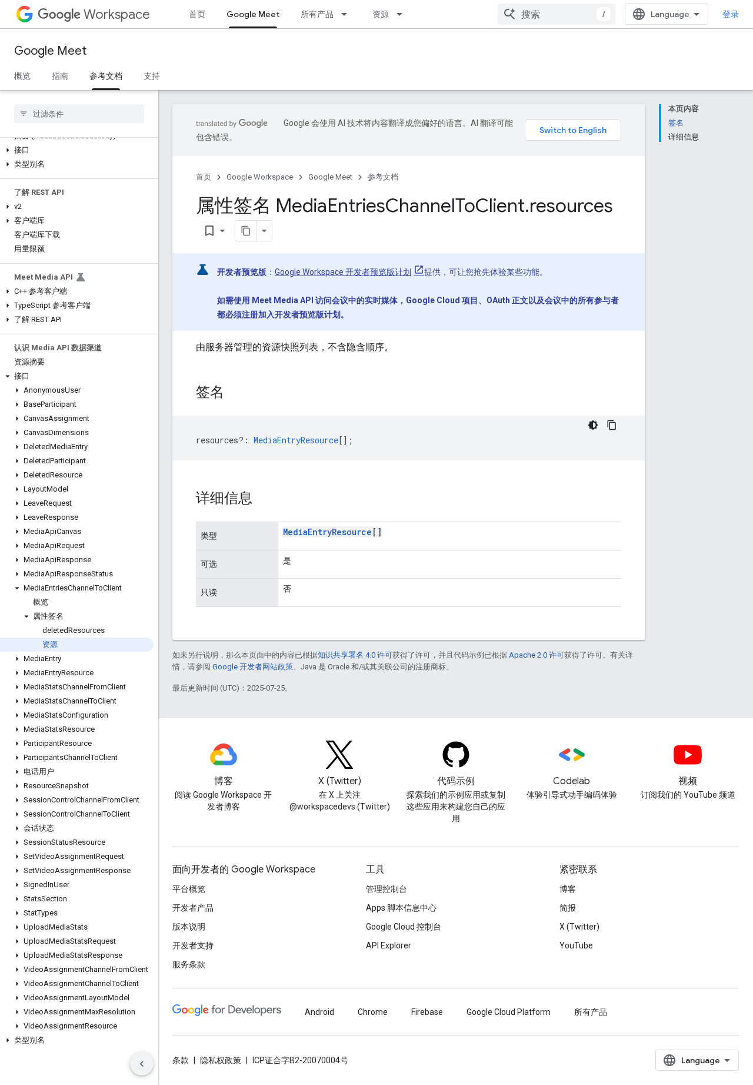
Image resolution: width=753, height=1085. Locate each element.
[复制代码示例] (611, 425)
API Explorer (388, 945)
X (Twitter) (579, 926)
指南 (60, 76)
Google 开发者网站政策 (252, 666)
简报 (567, 908)
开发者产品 (193, 908)
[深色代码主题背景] (593, 425)
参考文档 (105, 76)
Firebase (427, 1012)
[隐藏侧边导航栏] (142, 1064)
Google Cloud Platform (509, 1012)
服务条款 (188, 964)
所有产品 (317, 14)
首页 (197, 14)
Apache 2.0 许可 (536, 655)
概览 (22, 76)
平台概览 (188, 889)
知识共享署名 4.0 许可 (355, 655)
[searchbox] (79, 113)
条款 (180, 1060)
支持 (152, 76)
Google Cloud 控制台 (403, 926)
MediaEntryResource (327, 531)
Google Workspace (259, 176)
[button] (77, 150)
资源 (380, 14)
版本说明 (188, 926)
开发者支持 (193, 945)
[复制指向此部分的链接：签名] (236, 393)
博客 (567, 889)
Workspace (117, 14)
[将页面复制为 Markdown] (245, 231)
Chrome (373, 1012)
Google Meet (252, 14)
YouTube (576, 945)
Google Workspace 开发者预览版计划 (343, 272)
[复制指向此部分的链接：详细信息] (264, 499)
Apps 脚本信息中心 (401, 908)
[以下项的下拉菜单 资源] (403, 14)
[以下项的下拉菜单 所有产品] (348, 14)
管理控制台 (386, 889)
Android (319, 1012)
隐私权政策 (220, 1060)
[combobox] (556, 14)
